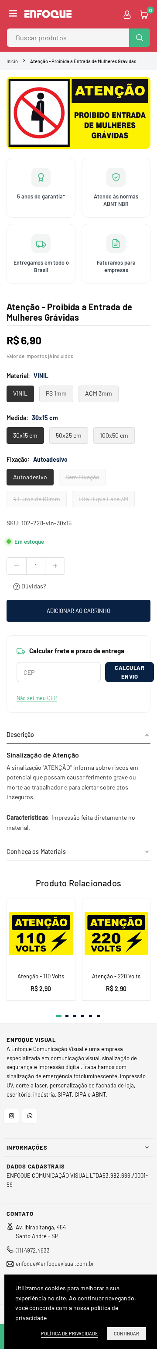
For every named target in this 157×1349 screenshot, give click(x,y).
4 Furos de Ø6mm (36, 499)
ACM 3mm (98, 393)
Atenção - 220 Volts (116, 976)
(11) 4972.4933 (33, 1250)
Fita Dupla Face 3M (103, 499)
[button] (12, 14)
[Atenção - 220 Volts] (116, 933)
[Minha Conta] (127, 14)
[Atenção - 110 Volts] (41, 933)
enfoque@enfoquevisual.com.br (55, 1263)
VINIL (20, 393)
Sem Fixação (82, 477)
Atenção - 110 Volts (40, 976)
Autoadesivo (30, 477)
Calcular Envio (129, 672)
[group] (78, 113)
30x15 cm (25, 435)
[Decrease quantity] (16, 566)
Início (12, 61)
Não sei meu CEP (37, 697)
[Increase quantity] (55, 566)
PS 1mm (56, 393)
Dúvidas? (33, 586)
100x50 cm (114, 435)
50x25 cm (69, 435)
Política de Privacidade (69, 1333)
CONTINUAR (126, 1333)
